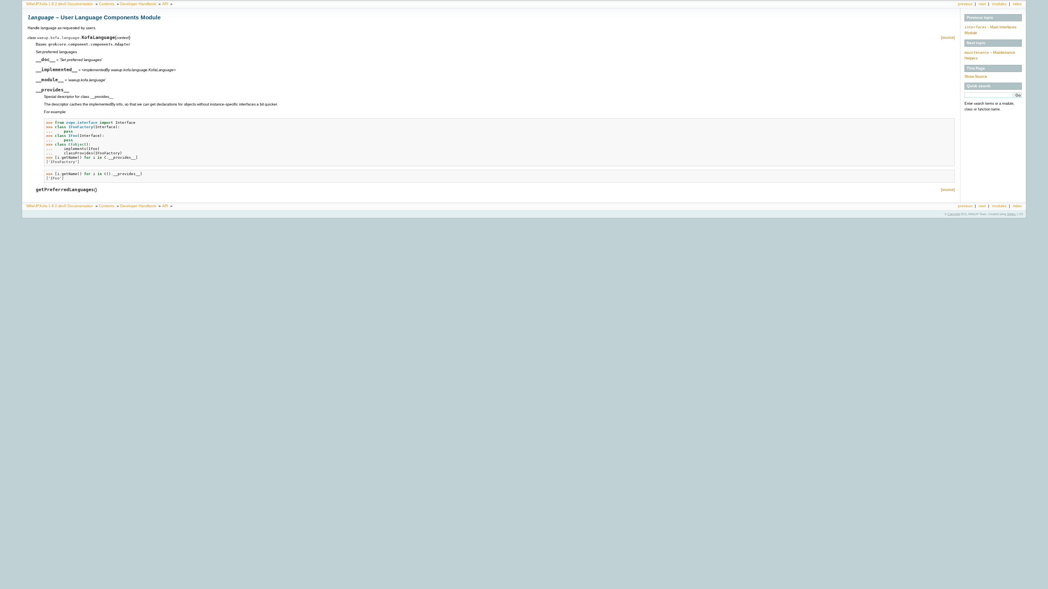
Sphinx (1011, 214)
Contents (106, 4)
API (165, 4)
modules (999, 4)
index (1017, 4)
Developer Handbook (138, 4)
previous (965, 4)
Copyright (954, 214)
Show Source (975, 76)
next (982, 4)
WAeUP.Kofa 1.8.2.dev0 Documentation (59, 4)
